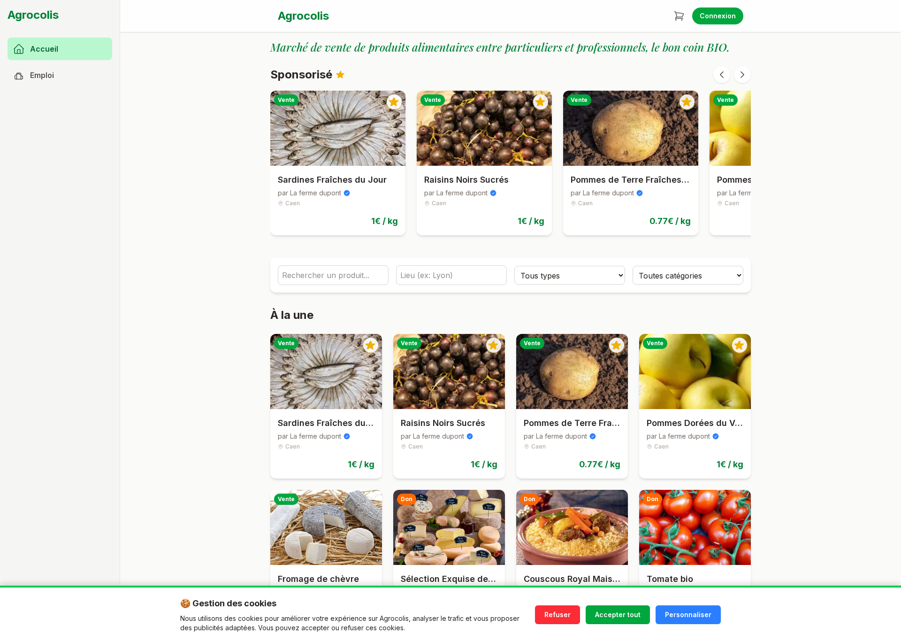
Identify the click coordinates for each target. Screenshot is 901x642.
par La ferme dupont (309, 193)
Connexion (718, 16)
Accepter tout (618, 615)
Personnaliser (688, 615)
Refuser (557, 615)
